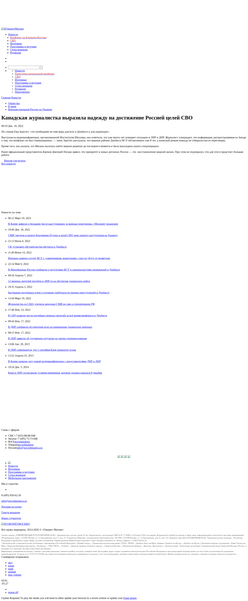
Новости (13, 34)
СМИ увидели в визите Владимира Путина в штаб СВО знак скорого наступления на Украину (63, 235)
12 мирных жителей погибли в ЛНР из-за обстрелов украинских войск (49, 281)
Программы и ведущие (23, 46)
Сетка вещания (18, 49)
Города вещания (10, 512)
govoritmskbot (22, 441)
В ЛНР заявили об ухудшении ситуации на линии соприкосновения (47, 338)
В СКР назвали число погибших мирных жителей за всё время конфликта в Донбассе (57, 315)
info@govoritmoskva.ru (30, 447)
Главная (5, 97)
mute (10, 568)
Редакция (15, 52)
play (10, 562)
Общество (14, 103)
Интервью (16, 43)
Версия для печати (14, 160)
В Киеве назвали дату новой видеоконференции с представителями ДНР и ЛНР (54, 361)
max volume (14, 574)
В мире (12, 106)
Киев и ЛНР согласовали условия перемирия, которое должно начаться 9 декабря (55, 372)
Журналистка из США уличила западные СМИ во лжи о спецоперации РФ (51, 304)
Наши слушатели (11, 518)
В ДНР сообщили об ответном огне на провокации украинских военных (50, 327)
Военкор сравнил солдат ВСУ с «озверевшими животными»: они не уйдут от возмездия (59, 258)
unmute (12, 571)
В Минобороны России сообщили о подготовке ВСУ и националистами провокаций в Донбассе (64, 269)
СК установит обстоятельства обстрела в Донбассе (37, 246)
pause (11, 565)
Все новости (8, 163)
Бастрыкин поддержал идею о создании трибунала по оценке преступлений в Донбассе (58, 292)
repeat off (13, 592)
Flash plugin (129, 598)
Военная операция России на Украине (30, 109)
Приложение (22, 91)
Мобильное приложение (22, 478)
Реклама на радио (11, 506)
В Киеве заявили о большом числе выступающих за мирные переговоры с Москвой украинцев (63, 223)
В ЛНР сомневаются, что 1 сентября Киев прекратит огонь (42, 349)
